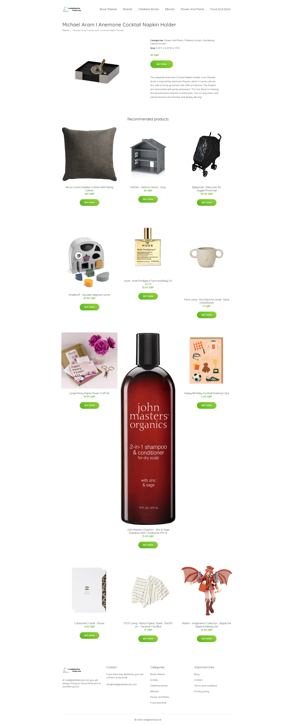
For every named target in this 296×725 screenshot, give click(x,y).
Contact (198, 679)
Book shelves (108, 9)
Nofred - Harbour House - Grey (148, 187)
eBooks (170, 9)
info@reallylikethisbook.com (121, 684)
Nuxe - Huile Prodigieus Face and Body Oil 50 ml (148, 282)
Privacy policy (201, 691)
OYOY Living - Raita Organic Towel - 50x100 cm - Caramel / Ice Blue (148, 625)
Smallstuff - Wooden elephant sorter (89, 294)
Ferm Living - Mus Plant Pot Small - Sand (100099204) (206, 301)
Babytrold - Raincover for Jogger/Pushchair (206, 189)
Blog (196, 674)
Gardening (208, 40)
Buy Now (162, 64)
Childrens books (148, 9)
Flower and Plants (192, 9)
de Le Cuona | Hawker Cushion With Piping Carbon (89, 189)
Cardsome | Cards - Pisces (89, 623)
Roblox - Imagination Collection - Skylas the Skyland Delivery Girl (206, 625)
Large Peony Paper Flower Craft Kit (89, 393)
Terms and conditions (205, 685)
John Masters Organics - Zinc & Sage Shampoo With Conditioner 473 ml (148, 531)
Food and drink (220, 9)
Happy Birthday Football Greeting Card (206, 393)
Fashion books (158, 43)
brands (127, 9)
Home (65, 30)
